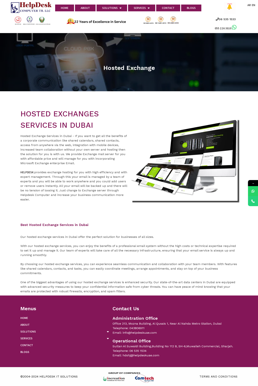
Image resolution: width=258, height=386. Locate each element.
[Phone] (253, 201)
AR (249, 5)
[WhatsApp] (253, 191)
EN (253, 5)
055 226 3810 (223, 28)
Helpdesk (27, 172)
